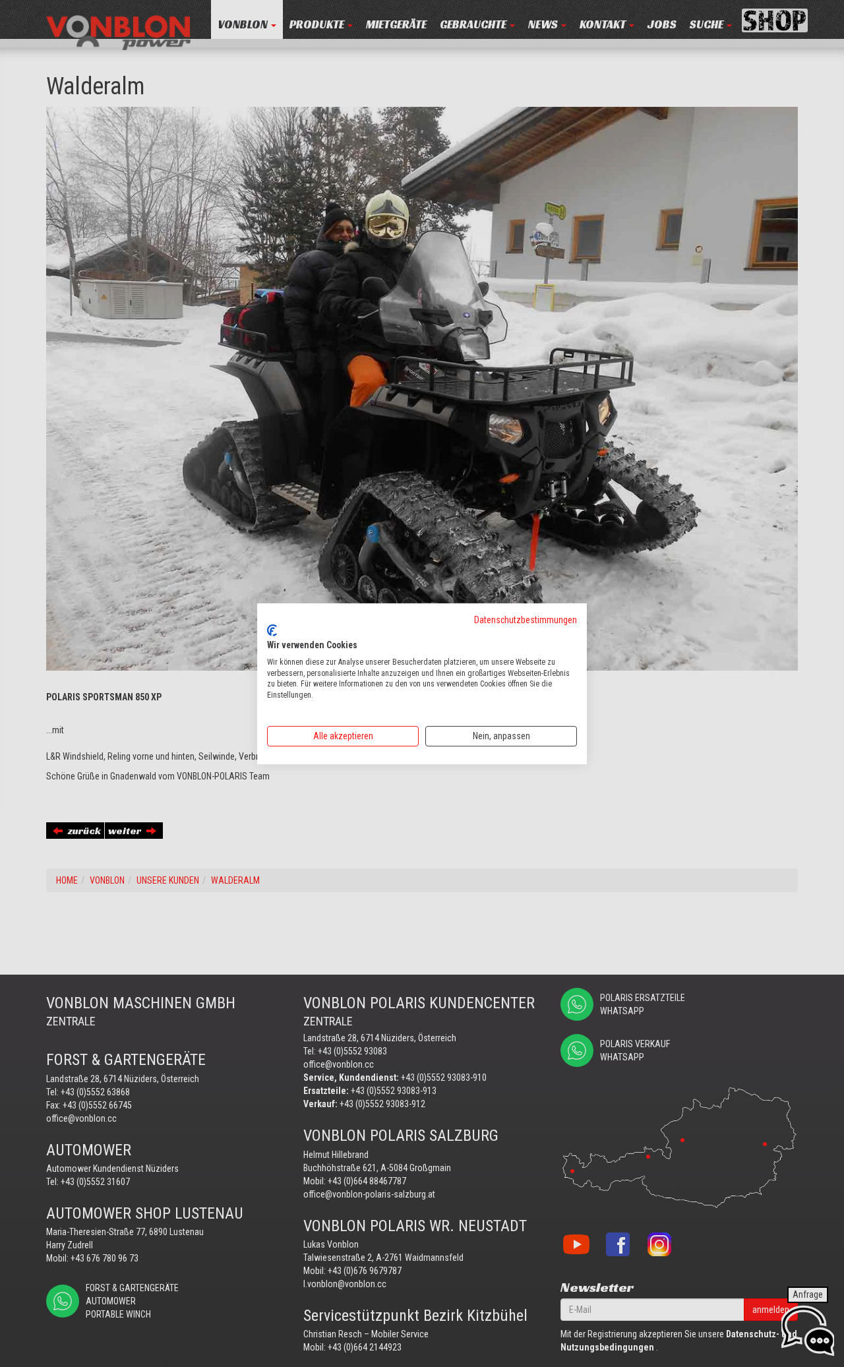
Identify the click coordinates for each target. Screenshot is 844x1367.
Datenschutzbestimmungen (525, 619)
